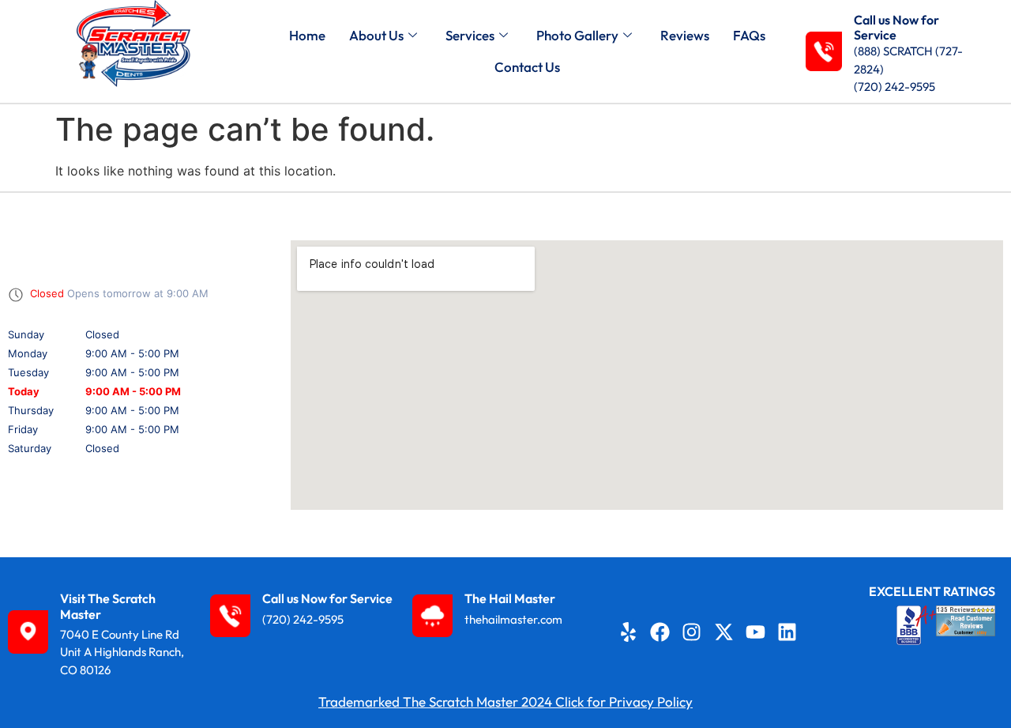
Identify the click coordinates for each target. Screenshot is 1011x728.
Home (307, 35)
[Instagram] (692, 632)
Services (469, 35)
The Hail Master (509, 598)
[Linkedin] (786, 632)
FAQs (749, 35)
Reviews (684, 35)
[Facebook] (660, 632)
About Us (376, 35)
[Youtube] (755, 632)
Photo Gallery (577, 35)
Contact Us (527, 66)
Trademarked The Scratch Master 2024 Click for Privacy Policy (505, 701)
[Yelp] (628, 632)
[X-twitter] (723, 632)
